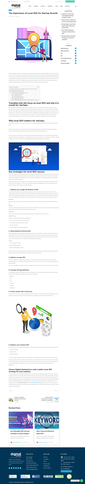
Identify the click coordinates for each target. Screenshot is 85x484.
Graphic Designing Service (32, 469)
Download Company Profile (66, 471)
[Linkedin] (18, 468)
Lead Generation (29, 461)
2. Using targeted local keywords (19, 94)
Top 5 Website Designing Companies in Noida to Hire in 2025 (68, 31)
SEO (10, 10)
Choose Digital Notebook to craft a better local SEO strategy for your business (25, 99)
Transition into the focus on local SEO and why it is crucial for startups (23, 88)
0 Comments (17, 16)
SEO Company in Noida (36, 382)
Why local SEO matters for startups (17, 90)
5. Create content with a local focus (19, 97)
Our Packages (29, 457)
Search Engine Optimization (32, 465)
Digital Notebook (20, 482)
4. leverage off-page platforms (18, 96)
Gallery (47, 459)
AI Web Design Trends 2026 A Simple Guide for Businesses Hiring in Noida (69, 26)
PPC (62, 53)
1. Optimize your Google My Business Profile (20, 92)
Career (44, 461)
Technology (63, 60)
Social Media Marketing (66, 58)
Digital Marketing (15, 428)
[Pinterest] (16, 468)
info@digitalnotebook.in (13, 1)
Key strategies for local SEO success (17, 91)
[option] (21, 428)
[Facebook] (9, 468)
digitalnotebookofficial (17, 442)
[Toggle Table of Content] (37, 87)
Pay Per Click (29, 458)
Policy (47, 463)
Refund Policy (46, 465)
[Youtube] (20, 468)
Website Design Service (31, 467)
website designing (65, 63)
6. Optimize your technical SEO (19, 98)
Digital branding (64, 48)
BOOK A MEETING (70, 1)
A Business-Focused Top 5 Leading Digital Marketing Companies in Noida (68, 15)
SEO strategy (35, 78)
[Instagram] (14, 468)
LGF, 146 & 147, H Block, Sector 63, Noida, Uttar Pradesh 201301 (68, 459)
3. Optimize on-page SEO (18, 95)
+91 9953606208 (26, 1)
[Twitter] (11, 468)
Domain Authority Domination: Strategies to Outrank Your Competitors (69, 37)
